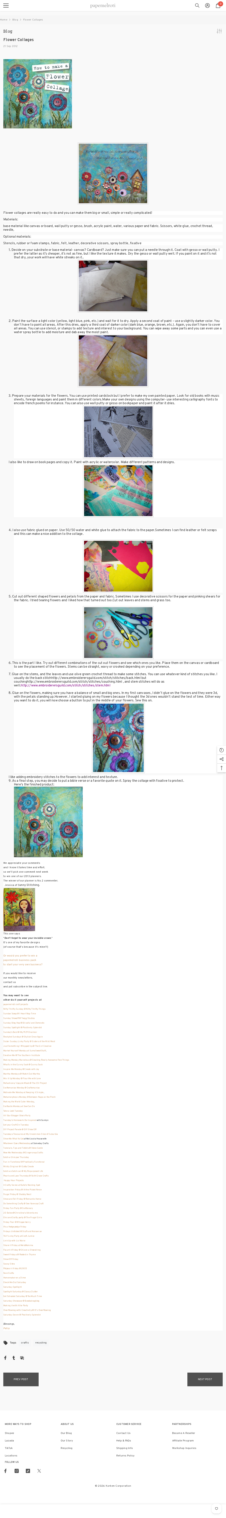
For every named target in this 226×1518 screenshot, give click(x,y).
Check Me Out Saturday (14, 1282)
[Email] (22, 1358)
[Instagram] (16, 1470)
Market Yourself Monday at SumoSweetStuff (24, 1051)
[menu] (6, 5)
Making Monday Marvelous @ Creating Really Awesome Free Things (36, 1060)
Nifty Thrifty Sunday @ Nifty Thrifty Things (24, 1009)
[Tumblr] (14, 1358)
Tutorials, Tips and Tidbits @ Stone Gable (23, 1148)
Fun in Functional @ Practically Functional (24, 1162)
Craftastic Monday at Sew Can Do (19, 1106)
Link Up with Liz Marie (14, 1241)
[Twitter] (39, 1470)
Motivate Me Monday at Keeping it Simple (23, 1092)
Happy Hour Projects (14, 1180)
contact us (9, 982)
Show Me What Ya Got (13, 1139)
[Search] (197, 5)
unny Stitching (29, 885)
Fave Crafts (8, 1273)
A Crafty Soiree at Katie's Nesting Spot (21, 1185)
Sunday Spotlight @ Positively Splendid (22, 1027)
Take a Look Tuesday (13, 1111)
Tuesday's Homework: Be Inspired (20, 1120)
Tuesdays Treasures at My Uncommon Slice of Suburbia (30, 1134)
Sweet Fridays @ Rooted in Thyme (19, 1254)
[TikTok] (27, 1470)
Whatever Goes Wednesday (16, 1143)
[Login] (207, 5)
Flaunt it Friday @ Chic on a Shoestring (22, 1250)
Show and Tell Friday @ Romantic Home (22, 1199)
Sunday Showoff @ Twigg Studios (19, 1018)
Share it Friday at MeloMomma (18, 1245)
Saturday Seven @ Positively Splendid (22, 1315)
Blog (15, 20)
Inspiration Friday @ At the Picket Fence (22, 1190)
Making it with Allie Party (15, 1305)
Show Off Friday (11, 1259)
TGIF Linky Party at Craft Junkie (18, 1236)
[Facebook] (5, 1358)
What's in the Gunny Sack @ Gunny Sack (23, 1064)
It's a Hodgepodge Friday (15, 1227)
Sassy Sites (9, 1264)
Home (3, 20)
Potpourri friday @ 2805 (15, 1268)
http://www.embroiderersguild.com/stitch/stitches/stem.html (65, 686)
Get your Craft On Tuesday (16, 1125)
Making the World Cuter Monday (18, 1102)
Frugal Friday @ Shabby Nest (17, 1194)
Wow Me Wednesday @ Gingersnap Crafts (23, 1153)
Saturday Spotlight (12, 1287)
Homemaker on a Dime (14, 1278)
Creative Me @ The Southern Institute (21, 1055)
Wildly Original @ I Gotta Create (18, 1166)
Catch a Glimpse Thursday (16, 1157)
